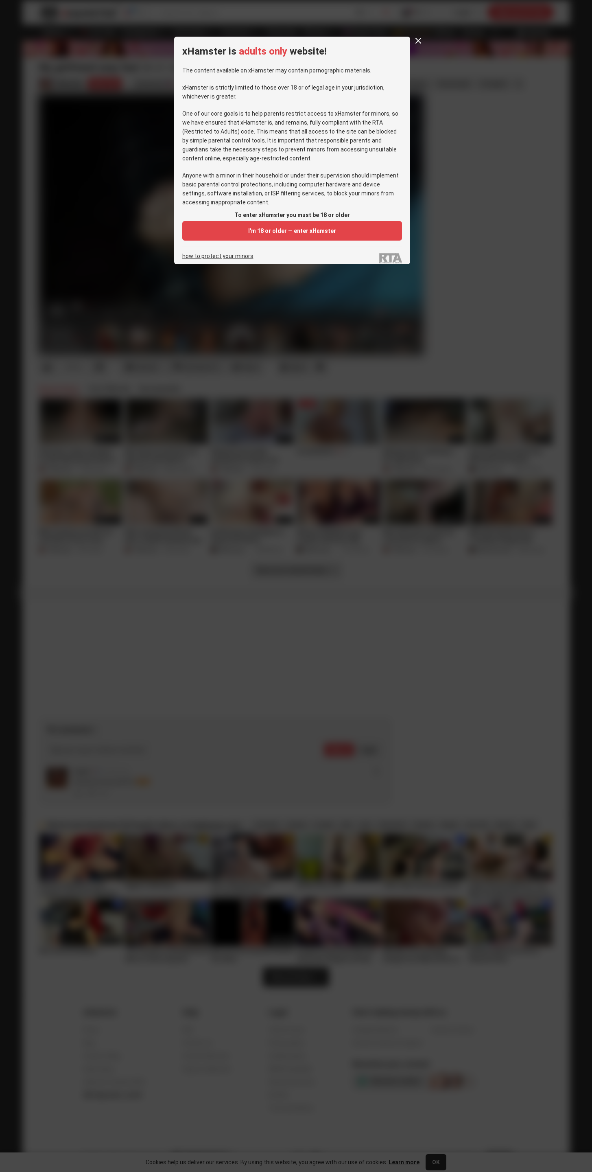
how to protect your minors (217, 256)
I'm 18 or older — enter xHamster (292, 231)
